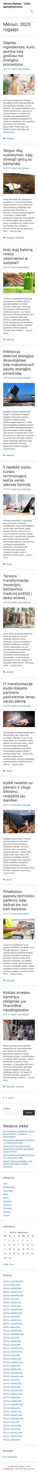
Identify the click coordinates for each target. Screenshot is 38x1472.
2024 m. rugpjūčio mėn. (13, 1362)
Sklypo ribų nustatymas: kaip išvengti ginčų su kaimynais (18, 157)
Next (11, 1098)
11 (18, 1245)
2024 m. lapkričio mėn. (12, 1352)
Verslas (9, 564)
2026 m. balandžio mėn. (13, 1295)
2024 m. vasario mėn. (12, 1383)
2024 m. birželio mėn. (12, 1369)
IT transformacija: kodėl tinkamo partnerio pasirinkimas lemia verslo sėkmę (19, 692)
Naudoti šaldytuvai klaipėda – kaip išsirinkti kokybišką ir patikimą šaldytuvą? (17, 1164)
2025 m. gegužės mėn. (13, 1330)
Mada (5, 1194)
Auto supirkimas (10, 1457)
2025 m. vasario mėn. (12, 1341)
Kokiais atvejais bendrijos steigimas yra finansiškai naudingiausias (16, 1001)
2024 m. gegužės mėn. (13, 1373)
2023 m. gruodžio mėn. (13, 1390)
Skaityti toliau (9, 132)
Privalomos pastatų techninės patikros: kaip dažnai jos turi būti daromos (18, 900)
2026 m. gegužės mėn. (13, 1292)
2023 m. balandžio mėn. (13, 1418)
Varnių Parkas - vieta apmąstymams (16, 5)
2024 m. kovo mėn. (11, 1380)
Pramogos (7, 1208)
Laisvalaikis (8, 1191)
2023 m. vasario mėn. (12, 1425)
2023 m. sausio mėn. (12, 1429)
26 (23, 1253)
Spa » (12, 1264)
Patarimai (10, 138)
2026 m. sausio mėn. (12, 1306)
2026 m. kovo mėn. (11, 1299)
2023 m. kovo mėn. (11, 1422)
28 (32, 1253)
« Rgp (5, 1264)
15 (5, 1249)
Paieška (6, 1109)
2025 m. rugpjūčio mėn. (13, 1323)
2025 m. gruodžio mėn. (13, 1309)
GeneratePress (29, 1469)
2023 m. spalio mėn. (11, 1397)
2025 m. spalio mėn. (11, 1316)
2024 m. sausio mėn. (12, 1387)
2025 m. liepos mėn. (11, 1327)
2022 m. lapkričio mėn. (12, 1436)
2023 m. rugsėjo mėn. (12, 1401)
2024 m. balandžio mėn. (13, 1376)
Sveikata (6, 1212)
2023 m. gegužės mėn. (13, 1415)
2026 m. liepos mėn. (11, 1285)
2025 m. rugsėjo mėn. (12, 1320)
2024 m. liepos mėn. (11, 1366)
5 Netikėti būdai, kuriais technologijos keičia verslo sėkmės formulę (17, 476)
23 (10, 1253)
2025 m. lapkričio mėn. (12, 1313)
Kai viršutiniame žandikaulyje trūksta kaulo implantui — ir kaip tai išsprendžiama (18, 1134)
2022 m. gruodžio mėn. (13, 1432)
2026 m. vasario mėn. (12, 1302)
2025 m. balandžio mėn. (13, 1334)
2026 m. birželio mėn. (12, 1288)
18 (19, 1249)
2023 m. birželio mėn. (12, 1411)
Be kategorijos (9, 1187)
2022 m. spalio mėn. (11, 1439)
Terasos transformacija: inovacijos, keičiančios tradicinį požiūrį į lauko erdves (17, 587)
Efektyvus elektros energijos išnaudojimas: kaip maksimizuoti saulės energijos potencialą (18, 362)
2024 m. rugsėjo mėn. (12, 1359)
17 (14, 1249)
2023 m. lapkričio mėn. (12, 1394)
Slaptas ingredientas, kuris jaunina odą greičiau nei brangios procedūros (19, 53)
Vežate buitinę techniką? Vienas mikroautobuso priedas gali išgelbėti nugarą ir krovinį (18, 1149)
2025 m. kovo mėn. (11, 1337)
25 (19, 1253)
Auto (5, 1184)
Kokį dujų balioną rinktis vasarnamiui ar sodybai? (18, 256)
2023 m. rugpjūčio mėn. (13, 1404)
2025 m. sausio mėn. (12, 1345)
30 (10, 1258)
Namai (9, 880)
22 (5, 1253)
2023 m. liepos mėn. (11, 1408)
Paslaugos (10, 238)
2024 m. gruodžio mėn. (13, 1348)
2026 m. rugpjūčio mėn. (13, 1281)
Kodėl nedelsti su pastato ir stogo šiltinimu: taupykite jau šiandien (18, 791)
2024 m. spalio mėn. (11, 1355)
